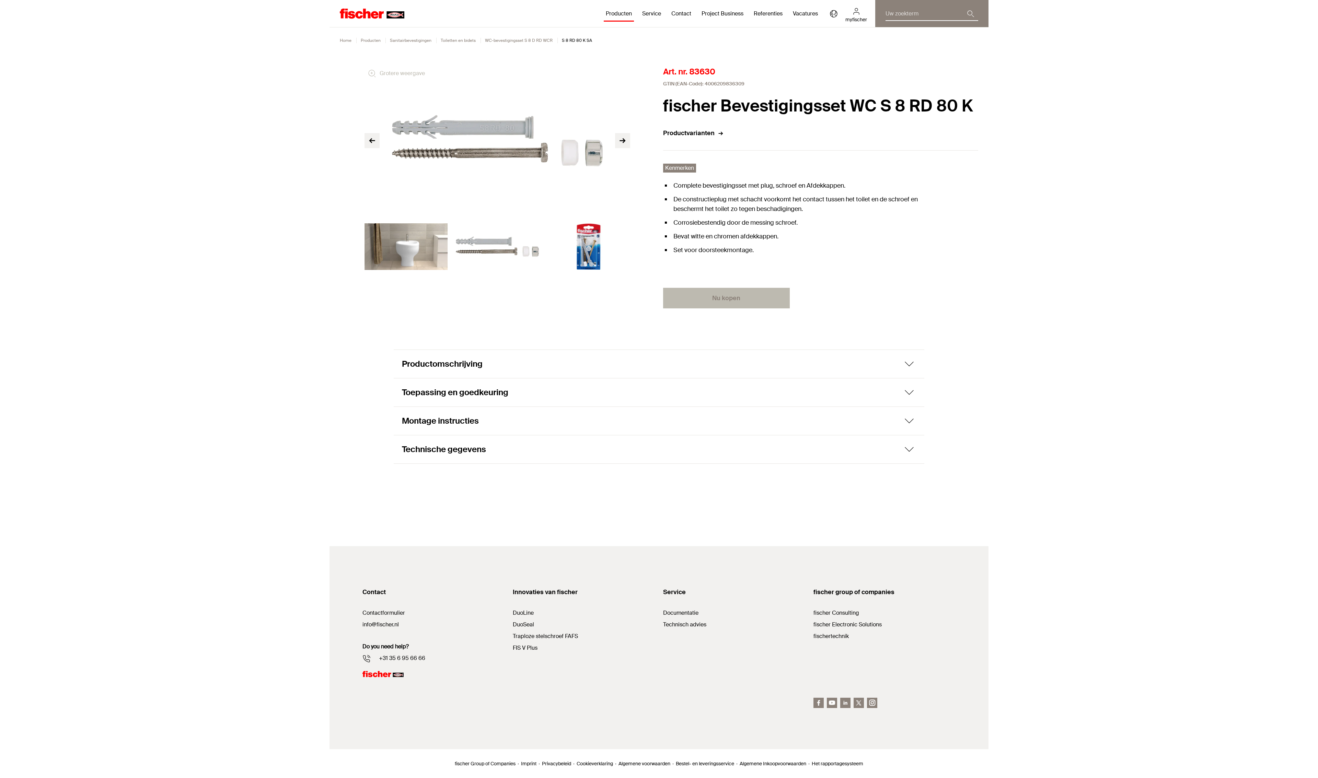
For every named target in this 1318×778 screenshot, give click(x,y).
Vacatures (805, 13)
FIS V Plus (525, 647)
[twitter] (859, 703)
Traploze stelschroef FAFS (545, 636)
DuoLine (523, 612)
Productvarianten (689, 133)
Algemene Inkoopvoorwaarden (773, 764)
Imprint (528, 764)
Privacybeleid (556, 764)
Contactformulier (383, 612)
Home (345, 40)
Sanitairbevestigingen (410, 40)
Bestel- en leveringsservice (705, 764)
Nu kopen (726, 298)
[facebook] (818, 703)
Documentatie (680, 612)
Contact (681, 13)
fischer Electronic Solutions (847, 624)
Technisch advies (684, 624)
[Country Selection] (833, 13)
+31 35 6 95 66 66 (402, 658)
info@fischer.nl (380, 624)
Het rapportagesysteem (837, 764)
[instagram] (872, 703)
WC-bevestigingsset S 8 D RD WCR (519, 40)
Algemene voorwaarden (644, 764)
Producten (371, 40)
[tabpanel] (406, 246)
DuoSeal (523, 624)
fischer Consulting (836, 612)
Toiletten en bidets (458, 40)
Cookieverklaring (595, 764)
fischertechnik (831, 636)
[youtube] (832, 703)
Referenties (768, 13)
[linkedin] (845, 703)
